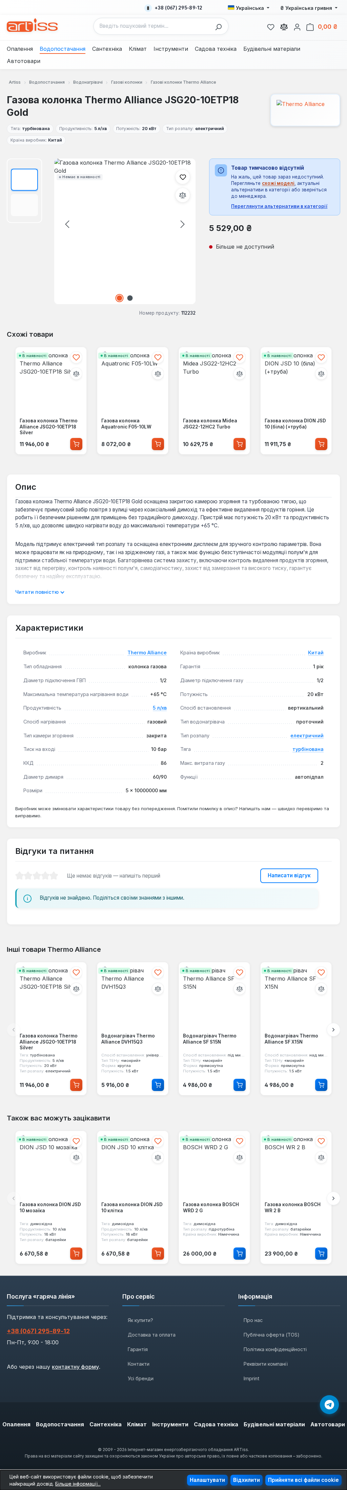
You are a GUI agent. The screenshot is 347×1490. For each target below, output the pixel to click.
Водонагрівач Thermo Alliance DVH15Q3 (128, 1039)
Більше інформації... (78, 1484)
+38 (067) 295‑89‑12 (38, 1331)
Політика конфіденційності (275, 1349)
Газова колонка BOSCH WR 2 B (293, 1207)
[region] (101, 231)
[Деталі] (158, 1085)
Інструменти (170, 1424)
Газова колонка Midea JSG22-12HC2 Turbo (210, 423)
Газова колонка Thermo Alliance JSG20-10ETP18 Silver (49, 426)
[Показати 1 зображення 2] (119, 298)
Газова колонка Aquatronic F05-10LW (126, 423)
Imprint (251, 1378)
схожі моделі (278, 183)
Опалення (16, 1424)
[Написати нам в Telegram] (329, 1404)
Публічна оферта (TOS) (272, 1335)
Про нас (253, 1320)
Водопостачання (60, 1424)
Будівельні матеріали (274, 1424)
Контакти (138, 1364)
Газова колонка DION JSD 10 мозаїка (50, 1207)
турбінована (308, 749)
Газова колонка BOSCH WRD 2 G (211, 1207)
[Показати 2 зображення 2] (130, 298)
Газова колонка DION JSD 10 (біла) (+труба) (295, 423)
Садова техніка (216, 1424)
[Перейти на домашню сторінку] (32, 25)
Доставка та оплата (152, 1335)
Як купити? (140, 1320)
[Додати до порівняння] (182, 195)
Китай (316, 652)
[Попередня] (67, 223)
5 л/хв (160, 708)
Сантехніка (105, 1424)
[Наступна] (182, 223)
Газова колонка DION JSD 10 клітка (132, 1207)
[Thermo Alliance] (305, 110)
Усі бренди (141, 1378)
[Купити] (76, 444)
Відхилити (246, 1480)
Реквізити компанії (266, 1364)
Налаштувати (207, 1480)
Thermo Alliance (147, 652)
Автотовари (327, 1424)
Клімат (137, 1424)
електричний (307, 735)
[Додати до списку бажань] (182, 176)
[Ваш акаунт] (297, 26)
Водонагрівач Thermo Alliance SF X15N (291, 1039)
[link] (270, 26)
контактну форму (75, 1366)
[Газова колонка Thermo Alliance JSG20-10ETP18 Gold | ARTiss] (125, 231)
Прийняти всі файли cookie (303, 1480)
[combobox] (152, 26)
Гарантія (138, 1349)
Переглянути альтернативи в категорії (279, 206)
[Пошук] (220, 26)
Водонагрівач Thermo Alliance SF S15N (210, 1039)
